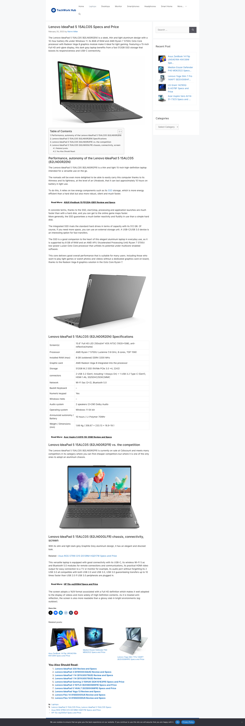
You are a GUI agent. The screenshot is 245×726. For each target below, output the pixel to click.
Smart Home (166, 6)
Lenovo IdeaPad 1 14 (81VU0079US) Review (78, 678)
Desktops (105, 6)
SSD (110, 190)
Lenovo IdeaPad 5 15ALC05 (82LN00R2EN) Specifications (79, 138)
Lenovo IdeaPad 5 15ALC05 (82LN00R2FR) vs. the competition (81, 142)
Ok (177, 722)
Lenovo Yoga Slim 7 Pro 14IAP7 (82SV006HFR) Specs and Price (130, 658)
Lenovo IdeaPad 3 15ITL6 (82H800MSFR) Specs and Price (86, 685)
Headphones (150, 6)
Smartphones (133, 6)
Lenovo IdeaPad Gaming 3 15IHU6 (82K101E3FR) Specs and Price (89, 681)
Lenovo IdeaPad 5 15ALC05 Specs (96, 707)
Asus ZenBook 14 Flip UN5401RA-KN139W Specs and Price (62, 654)
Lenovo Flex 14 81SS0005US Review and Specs (80, 695)
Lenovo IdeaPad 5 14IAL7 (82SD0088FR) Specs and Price (85, 688)
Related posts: (62, 148)
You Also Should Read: (66, 151)
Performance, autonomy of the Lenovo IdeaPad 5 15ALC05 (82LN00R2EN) (86, 135)
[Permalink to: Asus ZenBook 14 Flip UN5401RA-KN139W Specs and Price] (64, 639)
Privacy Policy (188, 722)
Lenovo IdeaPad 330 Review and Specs (76, 668)
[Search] (193, 30)
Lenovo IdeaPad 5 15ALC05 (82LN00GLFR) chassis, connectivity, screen (86, 145)
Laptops (92, 6)
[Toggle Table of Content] (118, 131)
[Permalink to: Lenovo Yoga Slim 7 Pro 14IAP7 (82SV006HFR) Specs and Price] (133, 640)
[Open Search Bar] (79, 14)
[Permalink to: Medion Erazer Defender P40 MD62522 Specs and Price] (99, 637)
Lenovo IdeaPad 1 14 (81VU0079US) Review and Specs (84, 675)
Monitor (118, 6)
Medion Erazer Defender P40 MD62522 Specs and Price (95, 651)
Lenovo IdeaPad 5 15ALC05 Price (65, 707)
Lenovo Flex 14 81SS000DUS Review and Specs (80, 698)
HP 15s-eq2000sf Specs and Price (66, 713)
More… (180, 6)
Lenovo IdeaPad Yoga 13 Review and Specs (78, 691)
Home (81, 6)
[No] (242, 722)
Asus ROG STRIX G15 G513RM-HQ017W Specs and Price (87, 556)
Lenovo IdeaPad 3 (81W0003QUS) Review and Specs (83, 672)
